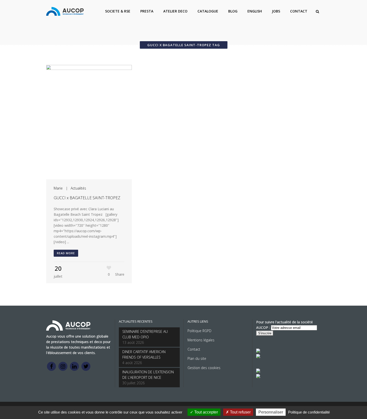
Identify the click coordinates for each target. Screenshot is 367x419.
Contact (193, 349)
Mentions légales (200, 340)
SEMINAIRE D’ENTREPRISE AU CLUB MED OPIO (145, 334)
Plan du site (196, 358)
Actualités (78, 188)
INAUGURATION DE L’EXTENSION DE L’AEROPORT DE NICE (148, 375)
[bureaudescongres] (258, 371)
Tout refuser (240, 412)
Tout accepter (205, 412)
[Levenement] (258, 356)
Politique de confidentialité (309, 412)
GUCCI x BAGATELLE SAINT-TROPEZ (87, 198)
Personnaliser (270, 412)
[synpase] (258, 376)
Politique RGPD (199, 330)
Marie (58, 188)
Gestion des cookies (203, 367)
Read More (66, 253)
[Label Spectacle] (258, 351)
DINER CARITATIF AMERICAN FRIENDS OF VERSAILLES (144, 354)
